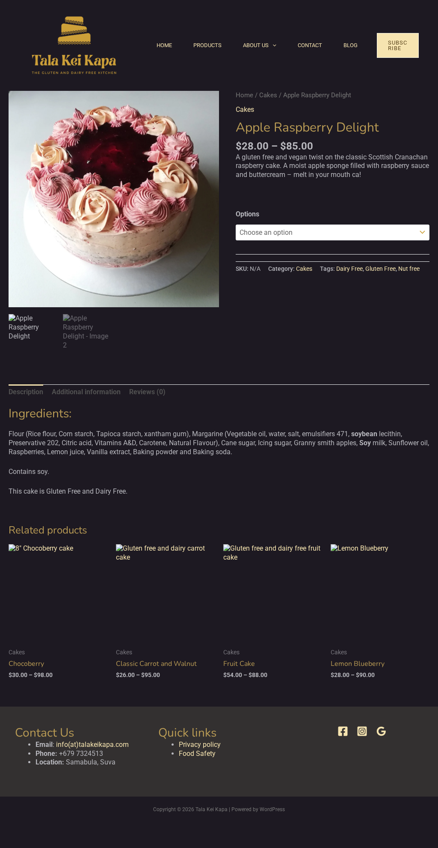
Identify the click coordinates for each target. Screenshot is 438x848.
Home (164, 45)
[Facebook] (342, 731)
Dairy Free (349, 269)
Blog (350, 45)
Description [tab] (26, 392)
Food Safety (197, 753)
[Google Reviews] (381, 731)
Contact (310, 45)
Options (247, 214)
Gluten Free (380, 269)
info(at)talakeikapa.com (92, 744)
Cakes (268, 95)
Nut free (409, 269)
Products (207, 45)
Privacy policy (200, 744)
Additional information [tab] (86, 392)
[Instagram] (362, 731)
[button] (272, 45)
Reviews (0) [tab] (147, 392)
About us (256, 45)
